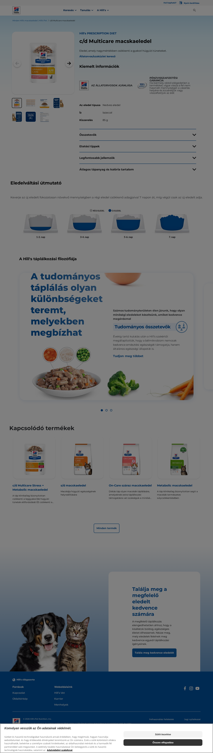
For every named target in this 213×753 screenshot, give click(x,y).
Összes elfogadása (163, 742)
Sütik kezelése (163, 734)
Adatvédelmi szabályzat (60, 749)
